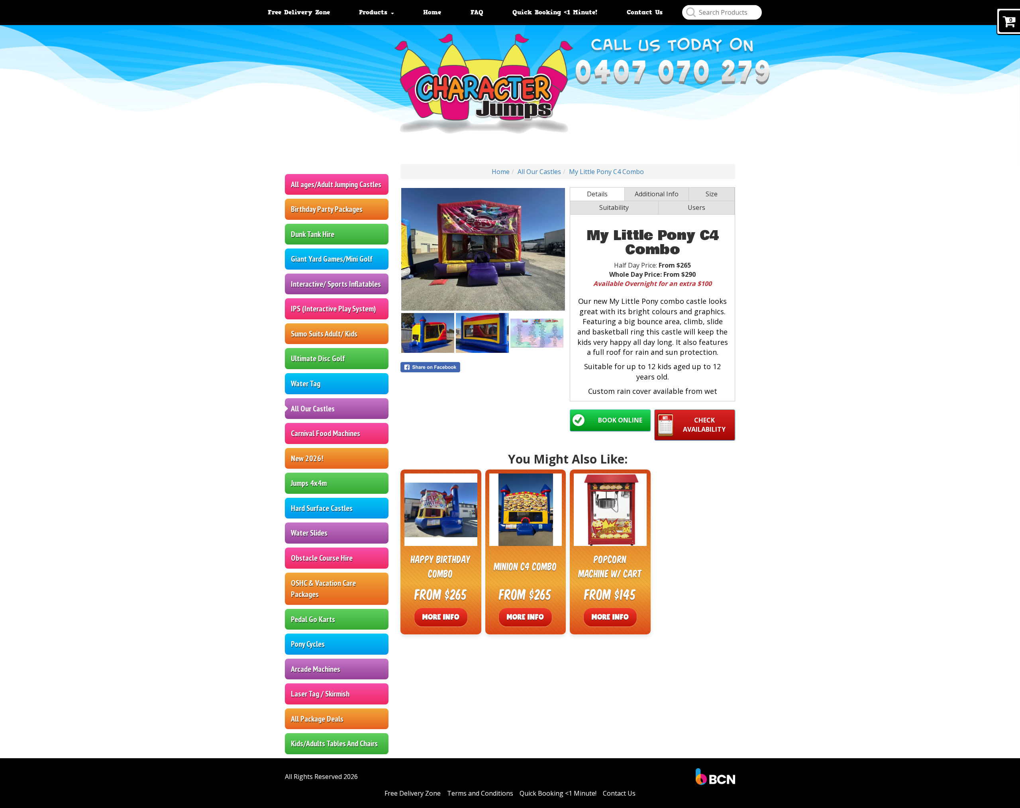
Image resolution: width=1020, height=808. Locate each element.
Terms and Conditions (480, 793)
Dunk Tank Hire (312, 234)
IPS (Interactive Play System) (333, 308)
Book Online (620, 420)
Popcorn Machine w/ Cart (610, 566)
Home (432, 12)
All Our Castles (313, 408)
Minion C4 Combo (525, 566)
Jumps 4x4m (309, 483)
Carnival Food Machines (325, 433)
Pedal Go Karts (313, 619)
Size (712, 194)
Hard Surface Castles (322, 508)
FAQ (477, 12)
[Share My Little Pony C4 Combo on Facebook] (483, 367)
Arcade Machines (315, 669)
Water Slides (309, 533)
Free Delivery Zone (299, 12)
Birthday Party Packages (327, 209)
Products (374, 12)
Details (597, 194)
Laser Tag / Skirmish (320, 694)
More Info (440, 616)
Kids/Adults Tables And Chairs (334, 743)
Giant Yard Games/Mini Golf (332, 259)
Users (696, 207)
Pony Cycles (308, 644)
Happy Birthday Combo (441, 566)
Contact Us (645, 12)
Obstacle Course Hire (322, 558)
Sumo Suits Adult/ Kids (324, 334)
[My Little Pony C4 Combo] (483, 249)
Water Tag (305, 383)
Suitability (614, 207)
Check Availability (704, 425)
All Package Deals (317, 719)
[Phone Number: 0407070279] (672, 73)
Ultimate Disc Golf (318, 358)
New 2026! (307, 458)
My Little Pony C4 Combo (606, 171)
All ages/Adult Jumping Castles (336, 184)
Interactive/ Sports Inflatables (336, 284)
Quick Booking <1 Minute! (554, 12)
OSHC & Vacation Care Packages (323, 589)
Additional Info (657, 194)
